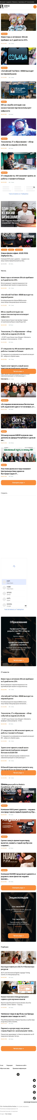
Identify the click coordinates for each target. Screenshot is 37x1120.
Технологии (19, 249)
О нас (1, 1065)
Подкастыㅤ (4, 400)
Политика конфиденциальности (9, 1109)
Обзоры (11, 249)
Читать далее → (18, 638)
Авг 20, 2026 (4, 264)
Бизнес (4, 431)
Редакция (10, 1065)
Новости (4, 249)
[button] (18, 371)
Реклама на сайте (21, 1065)
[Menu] (18, 6)
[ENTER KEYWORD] (35, 6)
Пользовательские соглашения (9, 1111)
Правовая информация (19, 1068)
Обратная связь (4, 1068)
